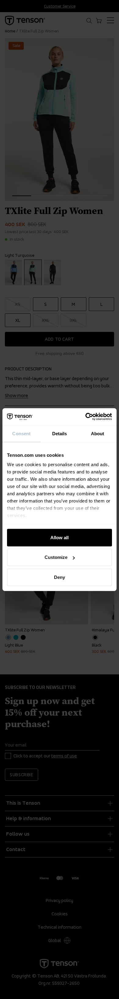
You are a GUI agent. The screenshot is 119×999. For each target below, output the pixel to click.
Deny (59, 577)
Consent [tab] (21, 433)
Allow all (59, 537)
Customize (56, 557)
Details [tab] (59, 433)
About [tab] (97, 433)
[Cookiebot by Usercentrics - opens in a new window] (85, 417)
